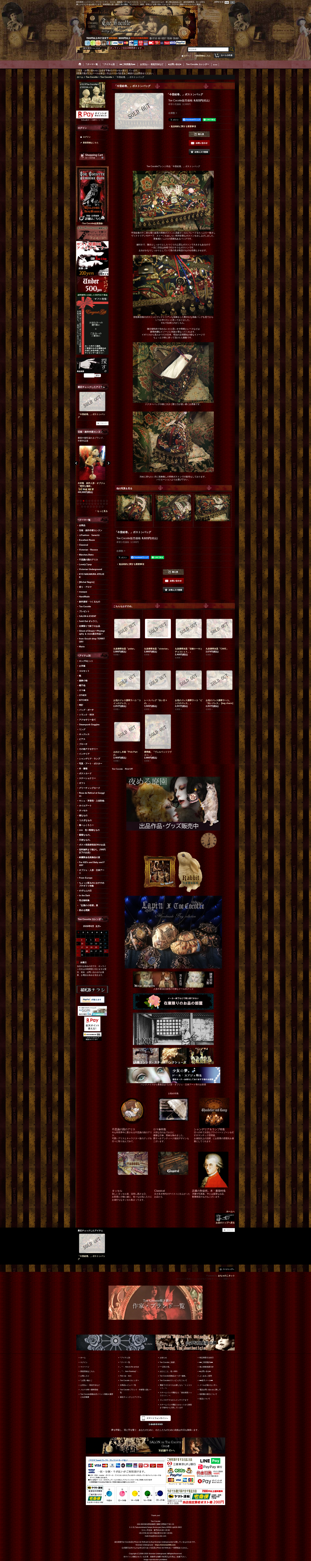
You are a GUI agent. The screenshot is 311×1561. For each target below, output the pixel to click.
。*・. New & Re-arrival (129, 1367)
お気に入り (84, 1376)
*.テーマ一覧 (125, 1362)
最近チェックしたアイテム (130, 1397)
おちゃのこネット (226, 1275)
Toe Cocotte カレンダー (129, 1380)
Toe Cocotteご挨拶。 (168, 1362)
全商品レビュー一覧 (128, 1385)
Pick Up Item (125, 1376)
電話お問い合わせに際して (210, 1390)
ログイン (187, 56)
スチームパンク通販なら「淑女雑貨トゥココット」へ (176, 1394)
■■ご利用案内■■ (206, 1362)
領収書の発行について (208, 1394)
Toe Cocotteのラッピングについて (173, 1380)
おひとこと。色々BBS (168, 1371)
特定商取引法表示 (206, 1358)
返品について (204, 1399)
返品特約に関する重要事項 (183, 126)
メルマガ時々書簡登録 (89, 1390)
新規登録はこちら (203, 56)
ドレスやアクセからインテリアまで (174, 1400)
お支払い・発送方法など (90, 1385)
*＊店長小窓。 (165, 1367)
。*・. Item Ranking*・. (129, 1371)
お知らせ (163, 1358)
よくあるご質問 (205, 1376)
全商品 (82, 525)
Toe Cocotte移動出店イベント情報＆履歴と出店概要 (96, 1395)
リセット (103, 423)
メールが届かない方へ (208, 1385)
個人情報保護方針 (206, 1367)
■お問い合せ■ (205, 1371)
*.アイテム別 (125, 1358)
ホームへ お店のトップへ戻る (225, 1217)
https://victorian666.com (165, 1545)
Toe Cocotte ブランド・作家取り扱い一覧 (135, 1391)
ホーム (83, 1358)
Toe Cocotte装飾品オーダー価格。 (173, 1376)
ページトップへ (228, 1269)
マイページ (84, 1367)
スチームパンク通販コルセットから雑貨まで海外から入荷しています (176, 1406)
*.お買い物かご (86, 1380)
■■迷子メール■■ (206, 1380)
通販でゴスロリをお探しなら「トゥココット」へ (176, 1386)
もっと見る (102, 511)
